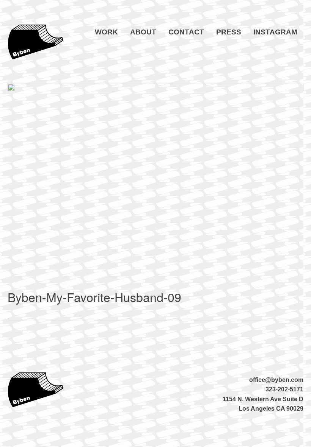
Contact (186, 32)
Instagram (275, 32)
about (143, 32)
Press (228, 32)
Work (106, 32)
